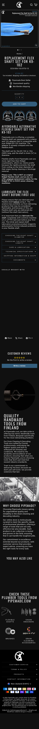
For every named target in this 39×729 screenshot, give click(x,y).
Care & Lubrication (19, 247)
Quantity (19, 94)
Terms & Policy (19, 669)
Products (19, 674)
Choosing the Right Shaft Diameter (19, 236)
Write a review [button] (19, 366)
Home (19, 54)
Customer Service (19, 664)
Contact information (18, 679)
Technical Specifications (19, 251)
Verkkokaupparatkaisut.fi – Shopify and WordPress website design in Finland (22, 711)
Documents (19, 260)
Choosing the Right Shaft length (19, 242)
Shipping (16, 75)
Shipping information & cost (19, 256)
